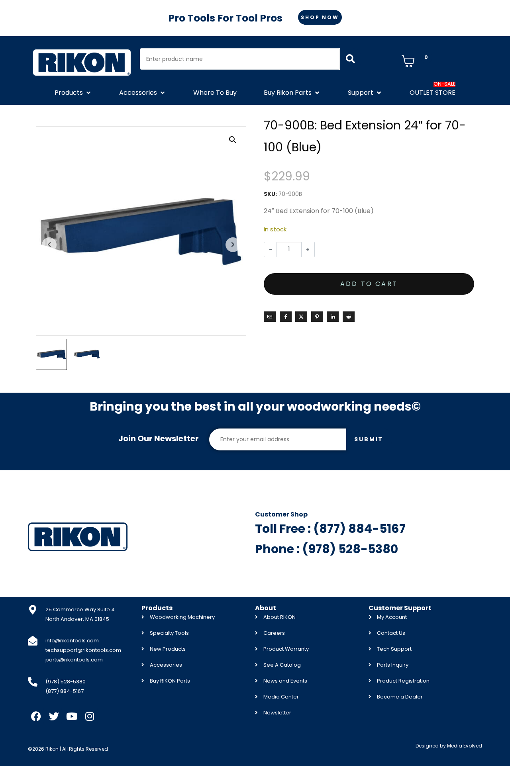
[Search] (350, 59)
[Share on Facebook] (286, 316)
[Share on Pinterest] (317, 316)
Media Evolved (464, 745)
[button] (73, 93)
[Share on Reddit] (349, 316)
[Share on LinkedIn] (333, 316)
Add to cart (369, 283)
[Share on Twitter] (301, 316)
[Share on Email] (270, 316)
